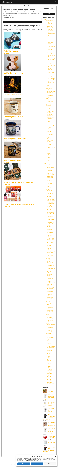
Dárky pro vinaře (50, 97)
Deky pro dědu (49, 215)
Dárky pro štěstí (48, 164)
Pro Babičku (48, 189)
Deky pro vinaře (49, 326)
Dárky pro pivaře (50, 95)
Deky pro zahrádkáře (50, 337)
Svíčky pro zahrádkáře (51, 346)
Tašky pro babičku (50, 206)
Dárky (45, 19)
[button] (55, 456)
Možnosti (50, 463)
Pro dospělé (44, 1)
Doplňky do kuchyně (50, 52)
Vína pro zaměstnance (51, 383)
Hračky (48, 99)
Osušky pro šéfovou (50, 308)
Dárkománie (5, 1)
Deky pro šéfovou (50, 305)
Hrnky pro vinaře (50, 327)
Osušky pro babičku (50, 199)
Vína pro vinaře (49, 331)
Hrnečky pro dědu (50, 216)
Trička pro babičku (50, 207)
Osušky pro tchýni (50, 320)
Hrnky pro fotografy (50, 233)
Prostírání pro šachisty (51, 282)
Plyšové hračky (50, 101)
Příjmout (23, 463)
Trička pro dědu (49, 225)
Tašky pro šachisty (50, 285)
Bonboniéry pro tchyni (51, 316)
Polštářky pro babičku (51, 200)
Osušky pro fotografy (50, 235)
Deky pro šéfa (49, 292)
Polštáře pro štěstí (50, 174)
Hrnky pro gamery (50, 246)
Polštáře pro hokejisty (51, 268)
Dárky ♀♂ (46, 163)
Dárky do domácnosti (49, 20)
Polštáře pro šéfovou (50, 310)
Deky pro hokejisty (50, 262)
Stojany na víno (50, 66)
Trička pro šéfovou (50, 311)
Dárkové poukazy (50, 115)
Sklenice (49, 61)
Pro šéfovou (48, 301)
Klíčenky (48, 128)
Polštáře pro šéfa (50, 297)
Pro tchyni (47, 314)
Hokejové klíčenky (50, 264)
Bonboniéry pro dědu (50, 212)
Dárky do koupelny (50, 26)
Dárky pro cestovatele (51, 91)
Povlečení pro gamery (51, 251)
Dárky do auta (49, 22)
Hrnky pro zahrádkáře (50, 339)
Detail (8, 53)
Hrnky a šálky (50, 53)
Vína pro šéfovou (50, 313)
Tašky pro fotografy (50, 239)
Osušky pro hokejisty (50, 267)
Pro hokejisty (48, 258)
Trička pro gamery (50, 254)
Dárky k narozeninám (50, 81)
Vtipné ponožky (49, 161)
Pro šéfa (47, 290)
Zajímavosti (6, 458)
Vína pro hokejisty (50, 271)
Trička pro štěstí (50, 180)
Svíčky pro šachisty (50, 284)
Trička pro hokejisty (50, 269)
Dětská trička (50, 255)
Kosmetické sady (50, 130)
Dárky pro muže (48, 104)
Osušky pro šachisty (50, 280)
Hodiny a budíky (51, 42)
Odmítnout (37, 463)
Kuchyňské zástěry (51, 58)
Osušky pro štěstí (50, 173)
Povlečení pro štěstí (50, 176)
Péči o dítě (46, 385)
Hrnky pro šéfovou (50, 307)
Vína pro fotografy (50, 242)
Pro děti (51, 1)
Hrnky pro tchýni (50, 318)
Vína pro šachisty (50, 288)
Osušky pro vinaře (50, 328)
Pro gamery (48, 243)
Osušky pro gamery (50, 248)
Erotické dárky (49, 118)
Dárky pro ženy (48, 107)
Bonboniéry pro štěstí (50, 167)
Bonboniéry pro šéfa (50, 291)
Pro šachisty (48, 272)
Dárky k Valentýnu (50, 86)
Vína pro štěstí (49, 187)
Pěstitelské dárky (50, 138)
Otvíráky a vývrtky (51, 59)
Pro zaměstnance (49, 349)
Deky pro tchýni (49, 317)
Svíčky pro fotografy (50, 238)
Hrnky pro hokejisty (50, 265)
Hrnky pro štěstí (50, 170)
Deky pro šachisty (50, 277)
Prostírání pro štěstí (50, 177)
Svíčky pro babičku (50, 202)
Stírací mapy (49, 151)
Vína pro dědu (49, 226)
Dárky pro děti (48, 98)
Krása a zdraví (49, 131)
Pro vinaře (47, 323)
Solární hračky (50, 102)
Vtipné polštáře (50, 50)
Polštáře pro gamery (50, 249)
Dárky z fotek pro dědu (51, 213)
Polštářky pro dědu (50, 219)
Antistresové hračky (50, 111)
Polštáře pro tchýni (50, 321)
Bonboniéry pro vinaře (51, 324)
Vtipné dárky (49, 154)
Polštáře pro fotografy (51, 236)
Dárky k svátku (49, 85)
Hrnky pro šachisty (50, 278)
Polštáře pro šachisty (51, 281)
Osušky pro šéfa (50, 295)
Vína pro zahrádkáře (50, 347)
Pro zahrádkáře (48, 333)
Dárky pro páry (48, 105)
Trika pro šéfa (49, 298)
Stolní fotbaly (49, 153)
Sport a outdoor (49, 150)
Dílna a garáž (50, 29)
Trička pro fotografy (35, 1)
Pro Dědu (47, 210)
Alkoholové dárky (50, 110)
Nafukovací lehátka (51, 33)
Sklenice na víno (52, 65)
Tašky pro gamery (50, 252)
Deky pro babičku (50, 196)
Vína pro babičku (50, 209)
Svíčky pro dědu (50, 220)
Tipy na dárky (48, 108)
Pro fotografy (48, 228)
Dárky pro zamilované (51, 117)
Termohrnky (51, 71)
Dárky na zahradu (50, 27)
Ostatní (48, 171)
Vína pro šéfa (49, 300)
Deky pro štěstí (49, 169)
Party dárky (49, 137)
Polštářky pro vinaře (50, 330)
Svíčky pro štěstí (50, 179)
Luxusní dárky (49, 133)
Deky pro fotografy (50, 232)
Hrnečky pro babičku (50, 197)
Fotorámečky (50, 40)
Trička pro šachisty (50, 287)
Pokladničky (50, 49)
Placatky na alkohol (50, 140)
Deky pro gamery (50, 245)
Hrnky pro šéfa (49, 294)
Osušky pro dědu (50, 218)
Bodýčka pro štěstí (50, 166)
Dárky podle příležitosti (50, 79)
